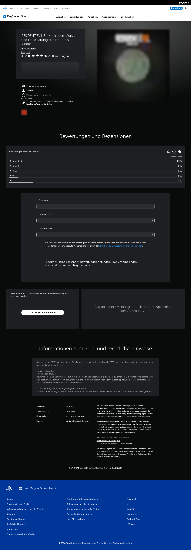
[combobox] (95, 206)
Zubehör (46, 8)
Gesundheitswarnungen (108, 440)
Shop (11, 8)
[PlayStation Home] (5, 8)
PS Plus (35, 8)
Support (65, 8)
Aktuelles (61, 16)
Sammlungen (76, 16)
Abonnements (109, 16)
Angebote (93, 16)
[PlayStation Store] (15, 16)
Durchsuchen (127, 16)
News (56, 8)
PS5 (18, 8)
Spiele (26, 8)
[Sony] (184, 4)
